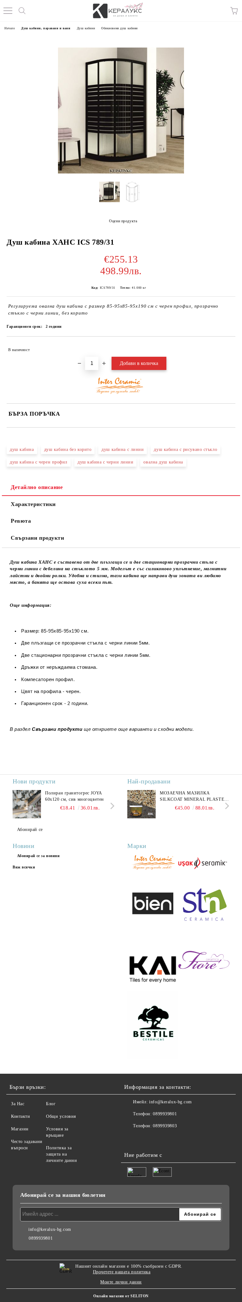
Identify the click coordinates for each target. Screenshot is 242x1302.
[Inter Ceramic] (152, 863)
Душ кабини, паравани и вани (45, 28)
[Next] (111, 806)
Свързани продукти (37, 538)
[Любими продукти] (220, 11)
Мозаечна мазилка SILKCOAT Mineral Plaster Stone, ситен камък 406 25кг (193, 797)
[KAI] (152, 961)
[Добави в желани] (226, 347)
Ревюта (21, 521)
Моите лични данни (121, 1282)
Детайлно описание (37, 487)
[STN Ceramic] (203, 904)
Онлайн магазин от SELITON (121, 1296)
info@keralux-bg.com (170, 1102)
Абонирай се (30, 829)
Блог (50, 1103)
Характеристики (33, 504)
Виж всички (24, 867)
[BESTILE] (152, 1025)
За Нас (17, 1103)
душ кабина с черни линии (105, 462)
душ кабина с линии (122, 449)
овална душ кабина (163, 462)
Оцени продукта (123, 221)
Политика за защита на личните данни (61, 1154)
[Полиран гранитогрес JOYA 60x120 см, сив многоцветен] (27, 804)
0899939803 (165, 1125)
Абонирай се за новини (38, 856)
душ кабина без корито (68, 449)
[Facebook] (132, 1139)
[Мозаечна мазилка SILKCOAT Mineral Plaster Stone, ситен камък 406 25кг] (141, 804)
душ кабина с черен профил (38, 462)
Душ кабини (86, 28)
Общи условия (61, 1116)
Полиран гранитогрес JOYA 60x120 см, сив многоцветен (74, 796)
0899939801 (165, 1114)
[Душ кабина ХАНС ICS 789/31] (109, 194)
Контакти (20, 1116)
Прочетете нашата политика (122, 1272)
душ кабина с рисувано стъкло (185, 449)
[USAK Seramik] (203, 863)
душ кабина (22, 449)
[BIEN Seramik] (152, 904)
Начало (9, 28)
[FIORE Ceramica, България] (203, 961)
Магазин (20, 1129)
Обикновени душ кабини (119, 28)
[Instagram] (146, 1139)
